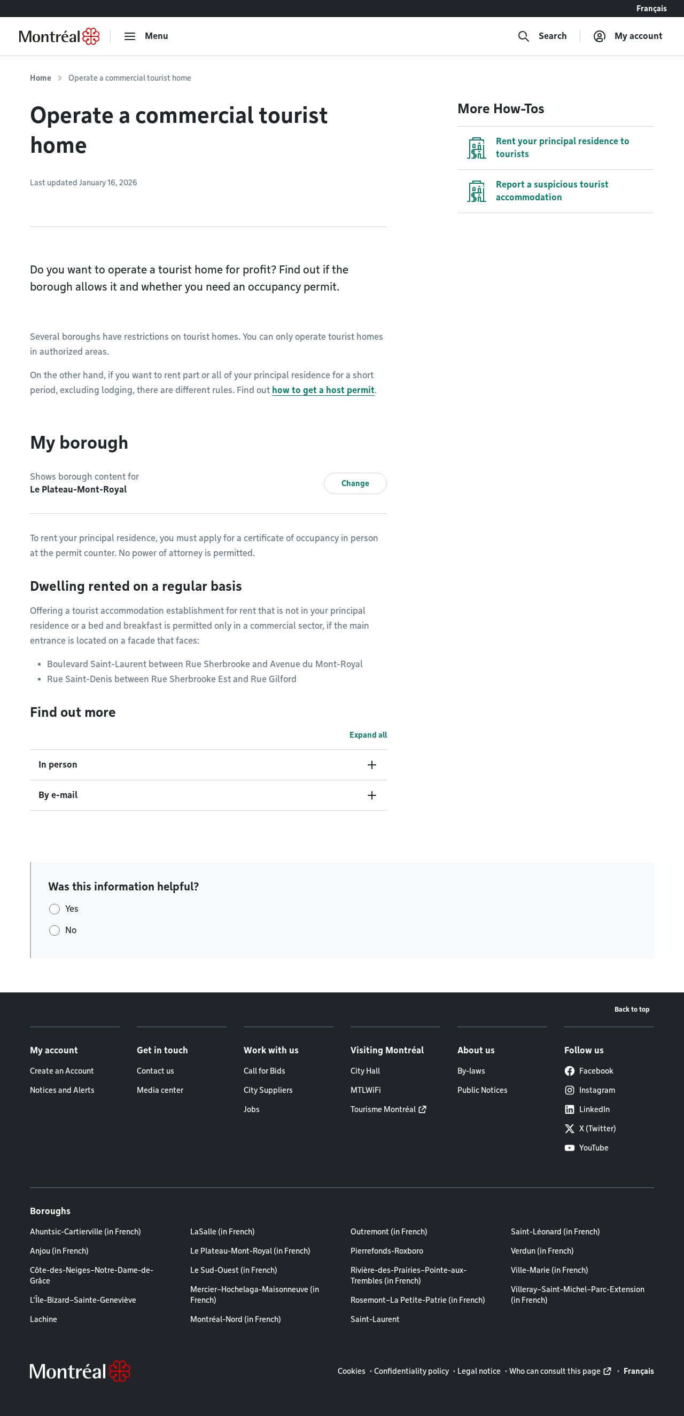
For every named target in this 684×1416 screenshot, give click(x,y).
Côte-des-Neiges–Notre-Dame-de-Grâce (91, 1275)
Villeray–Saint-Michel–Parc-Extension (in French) (577, 1294)
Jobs (252, 1109)
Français (651, 8)
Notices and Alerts (62, 1090)
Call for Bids (264, 1071)
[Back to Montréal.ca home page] (59, 36)
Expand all (368, 735)
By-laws (471, 1071)
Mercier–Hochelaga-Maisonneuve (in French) (254, 1294)
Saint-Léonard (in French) (555, 1231)
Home (40, 78)
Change (355, 483)
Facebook (596, 1071)
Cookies (352, 1371)
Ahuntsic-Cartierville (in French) (85, 1231)
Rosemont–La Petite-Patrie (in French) (418, 1300)
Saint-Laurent (375, 1319)
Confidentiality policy (411, 1371)
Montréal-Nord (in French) (235, 1319)
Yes (72, 909)
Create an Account (62, 1071)
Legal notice (479, 1371)
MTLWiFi (366, 1090)
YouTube (594, 1148)
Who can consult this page (555, 1371)
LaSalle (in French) (222, 1231)
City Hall (365, 1071)
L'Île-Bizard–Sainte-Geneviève (83, 1300)
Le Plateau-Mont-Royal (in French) (250, 1251)
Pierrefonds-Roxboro (387, 1251)
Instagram (597, 1090)
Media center (160, 1090)
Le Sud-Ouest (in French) (233, 1270)
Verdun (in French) (542, 1251)
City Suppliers (268, 1090)
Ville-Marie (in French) (549, 1270)
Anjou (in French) (59, 1251)
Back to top (632, 1009)
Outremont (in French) (389, 1231)
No (70, 930)
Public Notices (482, 1090)
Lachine (43, 1319)
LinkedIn (594, 1109)
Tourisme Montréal (383, 1109)
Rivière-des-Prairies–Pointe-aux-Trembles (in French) (409, 1275)
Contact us (155, 1071)
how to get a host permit (323, 390)
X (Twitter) (597, 1128)
